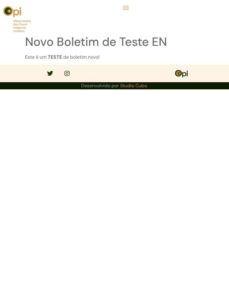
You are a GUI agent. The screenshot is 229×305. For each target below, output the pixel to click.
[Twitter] (50, 74)
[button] (125, 7)
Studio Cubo (133, 86)
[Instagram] (67, 74)
